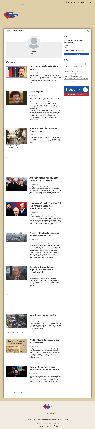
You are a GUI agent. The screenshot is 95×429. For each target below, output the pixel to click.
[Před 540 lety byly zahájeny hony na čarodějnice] (16, 346)
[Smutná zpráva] (16, 98)
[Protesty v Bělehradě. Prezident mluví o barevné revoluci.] (16, 237)
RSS (57, 426)
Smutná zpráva (36, 91)
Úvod (8, 31)
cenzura (8, 329)
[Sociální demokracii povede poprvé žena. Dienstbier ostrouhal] (16, 371)
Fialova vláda (73, 81)
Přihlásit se (79, 2)
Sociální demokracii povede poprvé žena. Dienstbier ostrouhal (45, 368)
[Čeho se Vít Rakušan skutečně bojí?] (16, 72)
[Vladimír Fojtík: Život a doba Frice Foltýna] (16, 136)
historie (17, 145)
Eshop (21, 31)
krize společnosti (18, 147)
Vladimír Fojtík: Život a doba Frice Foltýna (43, 129)
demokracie (14, 329)
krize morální (9, 147)
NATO (66, 64)
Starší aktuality (19, 392)
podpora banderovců (80, 71)
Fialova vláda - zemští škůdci (80, 78)
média (80, 69)
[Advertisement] (56, 15)
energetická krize (81, 64)
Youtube (49, 426)
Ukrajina (67, 81)
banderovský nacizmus (81, 73)
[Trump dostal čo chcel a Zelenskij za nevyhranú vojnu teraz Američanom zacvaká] (16, 209)
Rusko (73, 64)
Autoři (14, 31)
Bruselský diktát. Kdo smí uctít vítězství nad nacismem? (43, 179)
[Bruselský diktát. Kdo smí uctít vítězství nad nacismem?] (16, 184)
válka (80, 76)
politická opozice (10, 379)
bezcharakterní (9, 145)
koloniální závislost (69, 73)
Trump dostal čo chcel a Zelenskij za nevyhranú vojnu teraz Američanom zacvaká (45, 206)
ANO (67, 45)
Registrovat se (87, 2)
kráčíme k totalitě (69, 71)
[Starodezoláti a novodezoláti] (16, 321)
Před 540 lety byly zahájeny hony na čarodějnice (44, 341)
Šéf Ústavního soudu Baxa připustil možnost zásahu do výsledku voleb (42, 269)
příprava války (68, 69)
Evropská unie (68, 66)
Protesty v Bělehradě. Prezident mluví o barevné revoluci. (44, 234)
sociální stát (19, 379)
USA (70, 64)
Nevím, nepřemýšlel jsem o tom (75, 50)
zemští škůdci (68, 76)
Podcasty (40, 426)
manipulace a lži (10, 149)
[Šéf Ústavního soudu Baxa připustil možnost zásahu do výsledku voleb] (16, 273)
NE (67, 48)
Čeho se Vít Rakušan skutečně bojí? (43, 67)
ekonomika (21, 329)
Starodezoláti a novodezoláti (43, 315)
